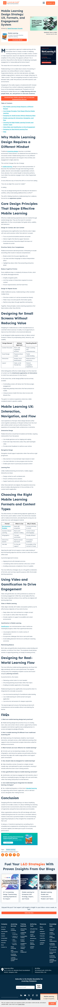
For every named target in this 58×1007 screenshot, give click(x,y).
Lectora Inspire (32, 947)
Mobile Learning (10, 849)
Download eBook (17, 40)
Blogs (41, 927)
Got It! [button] (52, 1003)
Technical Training (22, 947)
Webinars (42, 931)
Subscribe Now (29, 913)
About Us (3, 927)
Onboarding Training (23, 929)
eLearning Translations (14, 954)
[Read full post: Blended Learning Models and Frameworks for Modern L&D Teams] (47, 881)
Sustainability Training (23, 937)
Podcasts (42, 936)
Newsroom (4, 940)
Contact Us (50, 3)
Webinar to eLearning (15, 937)
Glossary (3, 942)
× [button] (56, 1001)
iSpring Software (32, 943)
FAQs (4, 131)
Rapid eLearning (13, 947)
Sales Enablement (23, 951)
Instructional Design (52, 952)
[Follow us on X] (29, 995)
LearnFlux (42, 938)
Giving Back (4, 938)
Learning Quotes (42, 943)
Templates (42, 933)
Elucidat (32, 940)
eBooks (42, 929)
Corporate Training (52, 929)
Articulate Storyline (32, 932)
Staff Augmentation (14, 951)
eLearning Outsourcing (52, 956)
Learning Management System (14, 959)
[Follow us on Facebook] (32, 995)
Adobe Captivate (32, 935)
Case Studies (4, 931)
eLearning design (12, 151)
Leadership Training (23, 933)
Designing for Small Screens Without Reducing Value (19, 115)
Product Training (22, 940)
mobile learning (7, 166)
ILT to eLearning (14, 933)
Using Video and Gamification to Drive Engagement (19, 127)
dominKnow (33, 938)
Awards (3, 933)
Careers (3, 936)
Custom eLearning (13, 929)
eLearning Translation (52, 944)
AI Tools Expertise (14, 944)
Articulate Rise (33, 929)
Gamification (5, 626)
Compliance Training (23, 944)
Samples (3, 929)
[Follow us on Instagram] (36, 995)
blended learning (31, 788)
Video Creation (14, 940)
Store (2, 945)
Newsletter (42, 940)
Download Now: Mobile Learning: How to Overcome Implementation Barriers (19, 98)
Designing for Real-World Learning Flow (15, 129)
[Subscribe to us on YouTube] (25, 995)
